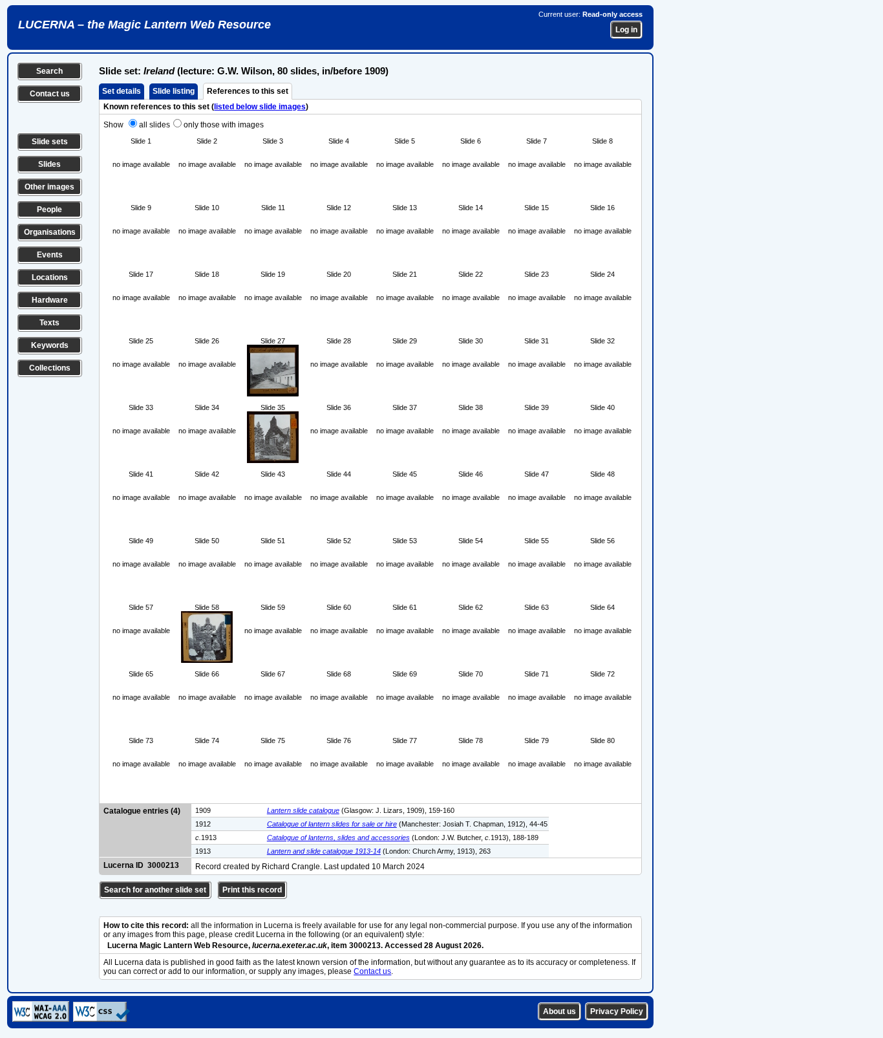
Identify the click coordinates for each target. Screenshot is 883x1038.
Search (49, 71)
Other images (49, 186)
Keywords (50, 345)
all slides (154, 124)
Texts (49, 322)
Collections (49, 368)
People (49, 209)
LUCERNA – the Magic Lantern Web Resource (144, 24)
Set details (121, 91)
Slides (49, 164)
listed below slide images (260, 106)
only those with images (224, 124)
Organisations (50, 232)
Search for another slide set (155, 889)
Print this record (252, 889)
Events (50, 254)
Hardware (50, 300)
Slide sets (50, 141)
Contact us (50, 93)
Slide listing (174, 91)
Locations (50, 277)
